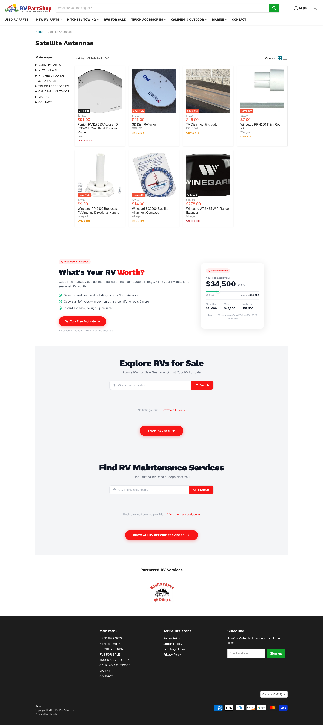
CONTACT (239, 19)
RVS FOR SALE (115, 19)
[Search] (274, 8)
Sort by (79, 58)
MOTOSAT (138, 128)
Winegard (245, 132)
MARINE (218, 19)
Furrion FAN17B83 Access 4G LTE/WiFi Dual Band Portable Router (98, 128)
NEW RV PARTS (48, 19)
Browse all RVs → (173, 410)
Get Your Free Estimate (80, 321)
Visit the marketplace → (183, 514)
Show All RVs (159, 430)
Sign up (276, 653)
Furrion (81, 136)
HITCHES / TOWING (82, 19)
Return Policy (171, 638)
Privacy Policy (172, 654)
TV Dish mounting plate (201, 124)
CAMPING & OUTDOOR (188, 19)
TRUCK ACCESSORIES (147, 19)
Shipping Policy (172, 643)
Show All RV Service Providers (158, 535)
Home (39, 31)
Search (203, 489)
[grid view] (279, 58)
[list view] (285, 58)
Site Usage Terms (174, 649)
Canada (272, 694)
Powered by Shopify (46, 714)
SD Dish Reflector (144, 124)
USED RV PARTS (17, 19)
